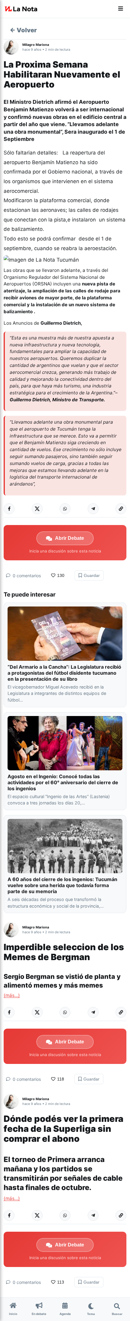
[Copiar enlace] (120, 508)
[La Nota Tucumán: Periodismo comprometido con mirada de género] (21, 9)
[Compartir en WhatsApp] (65, 508)
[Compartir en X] (37, 508)
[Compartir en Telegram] (93, 508)
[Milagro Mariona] (13, 47)
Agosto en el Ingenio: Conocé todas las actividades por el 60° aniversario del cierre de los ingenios (63, 782)
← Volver (23, 30)
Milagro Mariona (35, 45)
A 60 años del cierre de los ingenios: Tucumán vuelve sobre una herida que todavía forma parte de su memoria (62, 885)
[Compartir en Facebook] (9, 508)
